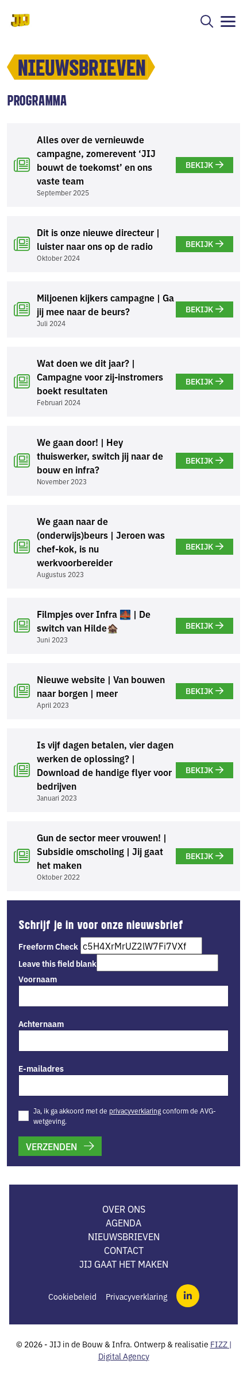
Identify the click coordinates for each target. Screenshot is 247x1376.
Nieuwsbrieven (124, 1236)
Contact (124, 1250)
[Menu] (229, 22)
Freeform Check (48, 946)
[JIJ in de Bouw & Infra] (20, 20)
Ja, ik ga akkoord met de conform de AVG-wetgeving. (124, 1115)
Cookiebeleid (72, 1296)
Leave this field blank (57, 963)
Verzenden (51, 1146)
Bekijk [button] (199, 164)
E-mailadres (41, 1068)
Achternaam (41, 1023)
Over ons (123, 1208)
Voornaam (37, 979)
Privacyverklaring (136, 1296)
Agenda (123, 1222)
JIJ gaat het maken (123, 1263)
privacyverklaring (135, 1110)
